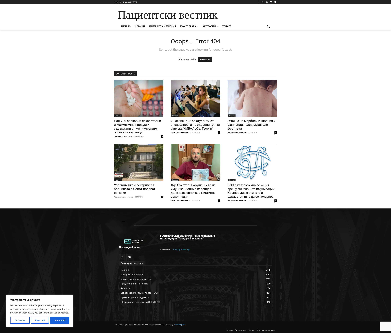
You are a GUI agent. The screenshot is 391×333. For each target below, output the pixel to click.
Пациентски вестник (123, 136)
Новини (118, 116)
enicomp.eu (180, 324)
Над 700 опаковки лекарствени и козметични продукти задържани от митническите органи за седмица (137, 126)
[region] (39, 311)
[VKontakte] (129, 257)
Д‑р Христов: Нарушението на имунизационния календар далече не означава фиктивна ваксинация (193, 190)
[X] (267, 2)
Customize (20, 320)
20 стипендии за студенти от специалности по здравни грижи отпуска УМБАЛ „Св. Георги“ (195, 124)
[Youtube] (275, 2)
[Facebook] (258, 2)
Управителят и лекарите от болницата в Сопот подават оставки (134, 189)
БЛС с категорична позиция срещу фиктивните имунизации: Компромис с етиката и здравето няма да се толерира (251, 190)
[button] (268, 26)
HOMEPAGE (205, 59)
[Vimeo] (271, 2)
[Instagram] (262, 2)
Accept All (60, 320)
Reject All (40, 320)
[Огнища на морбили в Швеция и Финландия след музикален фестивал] (252, 98)
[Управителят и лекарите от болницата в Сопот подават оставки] (138, 162)
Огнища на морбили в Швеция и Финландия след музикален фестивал (252, 124)
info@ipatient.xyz (181, 249)
